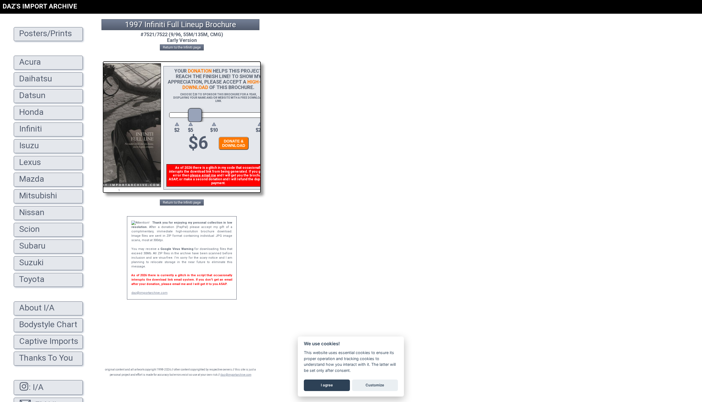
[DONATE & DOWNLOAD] (232, 151)
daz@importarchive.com (149, 293)
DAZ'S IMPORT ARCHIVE (39, 6)
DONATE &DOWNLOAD (233, 143)
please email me (203, 175)
